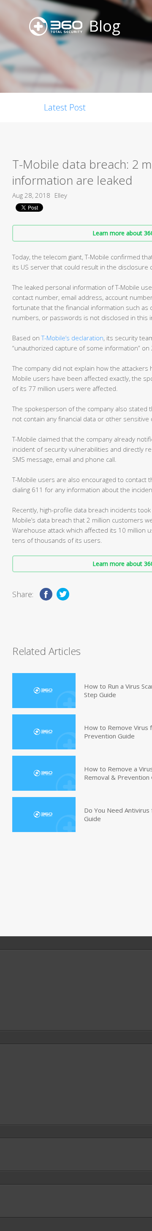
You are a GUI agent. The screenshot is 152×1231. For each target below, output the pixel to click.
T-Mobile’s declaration (72, 338)
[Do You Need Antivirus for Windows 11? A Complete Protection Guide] (44, 814)
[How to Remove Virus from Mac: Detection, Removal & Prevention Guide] (44, 731)
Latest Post (65, 107)
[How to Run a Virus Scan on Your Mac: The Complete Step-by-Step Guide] (44, 690)
